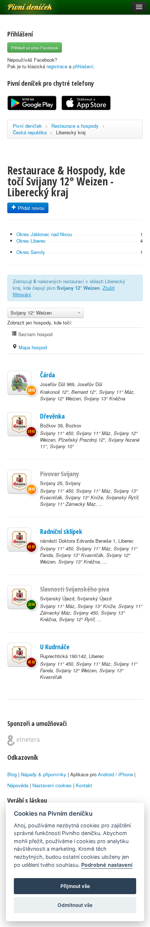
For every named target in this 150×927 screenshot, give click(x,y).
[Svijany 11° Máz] (19, 597)
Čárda (47, 374)
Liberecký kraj (71, 132)
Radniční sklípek (61, 531)
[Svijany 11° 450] (19, 424)
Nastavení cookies (52, 785)
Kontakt (84, 785)
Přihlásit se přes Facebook (34, 47)
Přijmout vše (75, 886)
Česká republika (30, 132)
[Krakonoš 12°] (19, 383)
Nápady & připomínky (43, 774)
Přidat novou (30, 207)
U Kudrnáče (55, 646)
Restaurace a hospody (75, 125)
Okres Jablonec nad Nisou (44, 234)
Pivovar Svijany (59, 473)
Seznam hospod (34, 334)
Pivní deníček (22, 4)
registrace (57, 66)
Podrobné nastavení (107, 865)
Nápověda (17, 785)
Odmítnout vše (75, 905)
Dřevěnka (52, 416)
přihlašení (83, 66)
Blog (12, 774)
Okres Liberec (31, 240)
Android (106, 774)
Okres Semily (30, 252)
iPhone (125, 774)
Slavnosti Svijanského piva (74, 589)
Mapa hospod (32, 347)
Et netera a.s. (23, 740)
